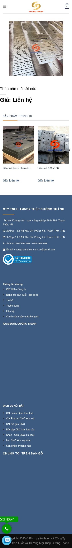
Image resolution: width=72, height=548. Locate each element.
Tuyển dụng (12, 305)
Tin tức (10, 300)
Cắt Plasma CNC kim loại (20, 418)
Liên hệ (10, 311)
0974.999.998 (39, 243)
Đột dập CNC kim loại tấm (20, 429)
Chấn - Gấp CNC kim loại (20, 435)
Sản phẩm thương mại (18, 445)
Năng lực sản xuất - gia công (22, 294)
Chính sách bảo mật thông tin (22, 316)
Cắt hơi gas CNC (15, 424)
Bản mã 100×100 (48, 168)
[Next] (69, 157)
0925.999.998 (22, 243)
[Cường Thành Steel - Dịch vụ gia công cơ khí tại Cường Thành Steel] (36, 6)
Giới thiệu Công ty (16, 289)
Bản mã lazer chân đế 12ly (16, 168)
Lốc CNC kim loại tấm (18, 440)
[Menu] (5, 6)
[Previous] (3, 157)
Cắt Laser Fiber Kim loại (19, 413)
